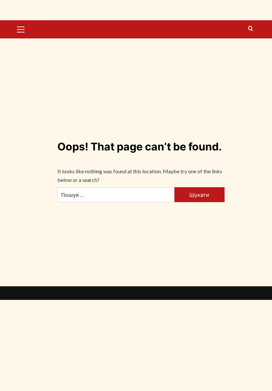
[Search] (250, 28)
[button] (21, 28)
